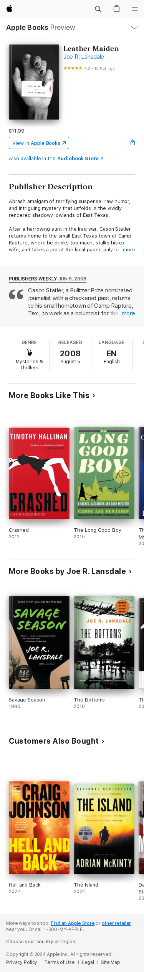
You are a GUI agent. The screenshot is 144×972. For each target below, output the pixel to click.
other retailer (116, 923)
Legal (88, 962)
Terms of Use (59, 962)
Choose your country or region (40, 941)
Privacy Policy (21, 962)
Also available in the (54, 158)
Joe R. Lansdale (83, 56)
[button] (98, 9)
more (129, 249)
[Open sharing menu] (132, 142)
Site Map (110, 962)
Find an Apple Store (73, 923)
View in (36, 143)
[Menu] (135, 9)
